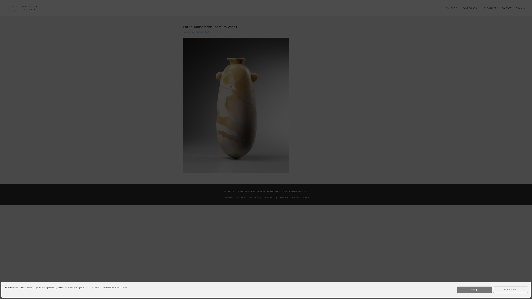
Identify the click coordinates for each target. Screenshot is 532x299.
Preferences (510, 289)
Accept (474, 289)
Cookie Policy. (121, 288)
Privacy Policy (93, 288)
